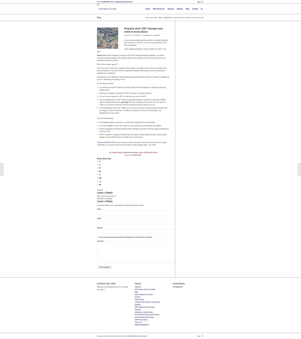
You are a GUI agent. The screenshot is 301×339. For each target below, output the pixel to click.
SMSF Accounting (141, 319)
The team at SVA (103, 142)
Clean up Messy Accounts (144, 294)
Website (99, 228)
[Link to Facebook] (202, 2)
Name (99, 209)
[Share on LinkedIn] (100, 171)
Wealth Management (142, 324)
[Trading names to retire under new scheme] (2, 169)
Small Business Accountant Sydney (147, 314)
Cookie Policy (139, 299)
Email (99, 218)
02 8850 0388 (106, 2)
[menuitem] (147, 9)
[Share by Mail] (100, 184)
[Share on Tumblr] (99, 174)
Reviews (138, 304)
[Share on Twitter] (100, 164)
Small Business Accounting (144, 317)
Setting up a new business (144, 312)
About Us (138, 287)
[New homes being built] (107, 38)
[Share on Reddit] (100, 181)
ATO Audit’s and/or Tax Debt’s (145, 289)
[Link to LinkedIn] (198, 2)
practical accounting (130, 152)
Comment (101, 241)
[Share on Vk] (100, 178)
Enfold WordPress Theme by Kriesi (137, 336)
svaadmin (157, 35)
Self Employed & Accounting (144, 307)
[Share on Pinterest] (100, 168)
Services (138, 309)
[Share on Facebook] (99, 161)
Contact (137, 297)
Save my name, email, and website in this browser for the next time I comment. (126, 237)
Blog (99, 17)
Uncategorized (147, 35)
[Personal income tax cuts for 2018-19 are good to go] (299, 169)
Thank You (138, 322)
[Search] (201, 9)
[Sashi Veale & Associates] (107, 9)
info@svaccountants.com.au (124, 2)
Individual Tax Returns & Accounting (147, 302)
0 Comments (136, 35)
